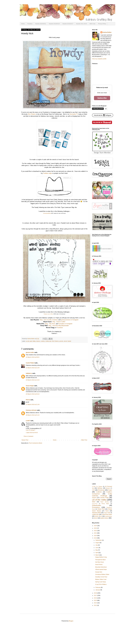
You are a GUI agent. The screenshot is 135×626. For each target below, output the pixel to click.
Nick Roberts (32, 114)
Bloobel (108, 488)
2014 (95, 603)
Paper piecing (104, 501)
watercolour (104, 518)
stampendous (108, 516)
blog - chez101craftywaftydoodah (59, 325)
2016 (95, 598)
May (96, 550)
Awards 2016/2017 (67, 24)
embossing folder (107, 514)
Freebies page (47, 173)
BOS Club (92, 24)
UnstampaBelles (47, 213)
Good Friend (98, 564)
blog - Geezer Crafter (59, 321)
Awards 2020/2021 (40, 24)
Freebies (29, 24)
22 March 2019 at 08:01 (32, 357)
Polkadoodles (96, 505)
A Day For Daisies (97, 486)
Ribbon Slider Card (100, 579)
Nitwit (93, 502)
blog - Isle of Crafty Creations (49, 320)
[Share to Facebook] (50, 339)
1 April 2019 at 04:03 (32, 432)
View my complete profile (99, 59)
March (97, 555)
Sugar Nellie (107, 512)
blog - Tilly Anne (50, 323)
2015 (95, 600)
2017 (95, 595)
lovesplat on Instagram (65, 323)
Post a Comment (28, 436)
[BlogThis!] (46, 339)
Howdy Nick (98, 572)
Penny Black (105, 503)
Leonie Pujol (104, 497)
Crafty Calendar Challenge (102, 495)
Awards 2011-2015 (81, 24)
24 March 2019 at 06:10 (32, 394)
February (98, 587)
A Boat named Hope (101, 569)
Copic (110, 490)
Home (23, 24)
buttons (38, 341)
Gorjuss (94, 497)
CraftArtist (99, 492)
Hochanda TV (74, 114)
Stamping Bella (96, 512)
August (97, 542)
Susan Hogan (30, 385)
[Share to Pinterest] (52, 339)
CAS (93, 490)
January (97, 590)
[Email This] (44, 339)
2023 (95, 528)
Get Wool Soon (99, 562)
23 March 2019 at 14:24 (32, 380)
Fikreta (28, 400)
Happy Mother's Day (101, 557)
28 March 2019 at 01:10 (32, 415)
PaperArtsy (94, 503)
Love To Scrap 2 (30, 430)
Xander (69, 341)
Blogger (71, 621)
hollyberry (29, 373)
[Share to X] (48, 339)
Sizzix (107, 511)
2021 (95, 533)
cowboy (43, 341)
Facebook (60, 327)
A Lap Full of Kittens (101, 584)
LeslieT (28, 420)
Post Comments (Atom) (35, 443)
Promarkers (96, 507)
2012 (95, 605)
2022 (95, 530)
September (98, 540)
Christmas (101, 490)
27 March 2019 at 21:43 (32, 404)
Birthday (100, 488)
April (96, 552)
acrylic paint (29, 341)
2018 (95, 593)
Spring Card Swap (100, 582)
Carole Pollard (30, 363)
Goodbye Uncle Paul (101, 577)
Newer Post (25, 440)
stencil (65, 341)
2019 (95, 538)
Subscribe (102, 98)
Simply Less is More (48, 314)
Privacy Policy (102, 24)
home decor (98, 516)
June (97, 547)
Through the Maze (100, 559)
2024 (95, 525)
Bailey (34, 341)
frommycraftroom (31, 410)
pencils (61, 341)
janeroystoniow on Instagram (69, 320)
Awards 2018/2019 (54, 24)
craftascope (48, 341)
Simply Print (101, 509)
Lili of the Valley (99, 500)
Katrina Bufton (107, 32)
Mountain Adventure (101, 567)
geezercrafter (30, 352)
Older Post (84, 440)
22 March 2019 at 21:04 (32, 368)
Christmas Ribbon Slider (102, 574)
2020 (95, 535)
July (96, 545)
